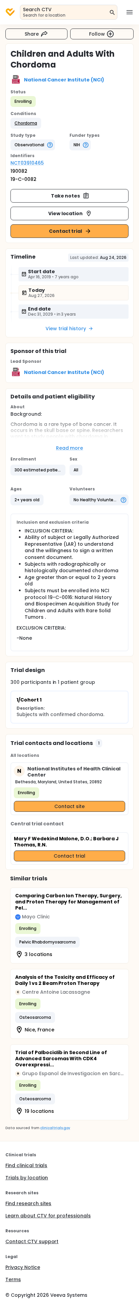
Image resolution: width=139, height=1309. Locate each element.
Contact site (69, 806)
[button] (25, 123)
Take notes (65, 195)
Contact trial (65, 231)
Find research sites (28, 1203)
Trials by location (26, 1177)
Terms (13, 1279)
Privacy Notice (22, 1267)
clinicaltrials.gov (55, 1127)
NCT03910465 (27, 163)
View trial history (66, 328)
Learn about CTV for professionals (48, 1215)
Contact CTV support (31, 1241)
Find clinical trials (26, 1165)
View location (65, 213)
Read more (69, 448)
